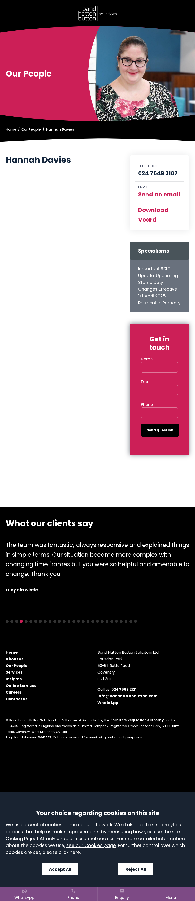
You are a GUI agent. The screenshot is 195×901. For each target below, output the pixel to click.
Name (147, 359)
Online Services (21, 685)
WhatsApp (108, 702)
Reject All (135, 869)
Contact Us (17, 698)
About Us (15, 659)
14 (69, 621)
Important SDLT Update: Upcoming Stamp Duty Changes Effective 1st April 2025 (158, 282)
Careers (13, 692)
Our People (31, 129)
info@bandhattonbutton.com (128, 696)
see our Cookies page (91, 845)
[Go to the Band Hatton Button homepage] (97, 13)
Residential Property (159, 303)
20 (97, 621)
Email (146, 381)
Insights (14, 678)
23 (111, 621)
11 (54, 621)
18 (88, 621)
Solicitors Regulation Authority (137, 720)
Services (14, 672)
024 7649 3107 (158, 173)
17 (83, 621)
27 (130, 621)
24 (116, 621)
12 (59, 621)
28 (135, 621)
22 (107, 621)
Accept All (60, 869)
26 (126, 621)
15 (73, 621)
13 (64, 621)
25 (121, 621)
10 (50, 621)
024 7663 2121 (123, 689)
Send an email (159, 194)
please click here (61, 852)
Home (11, 129)
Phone (147, 404)
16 (78, 621)
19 (92, 621)
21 (102, 621)
